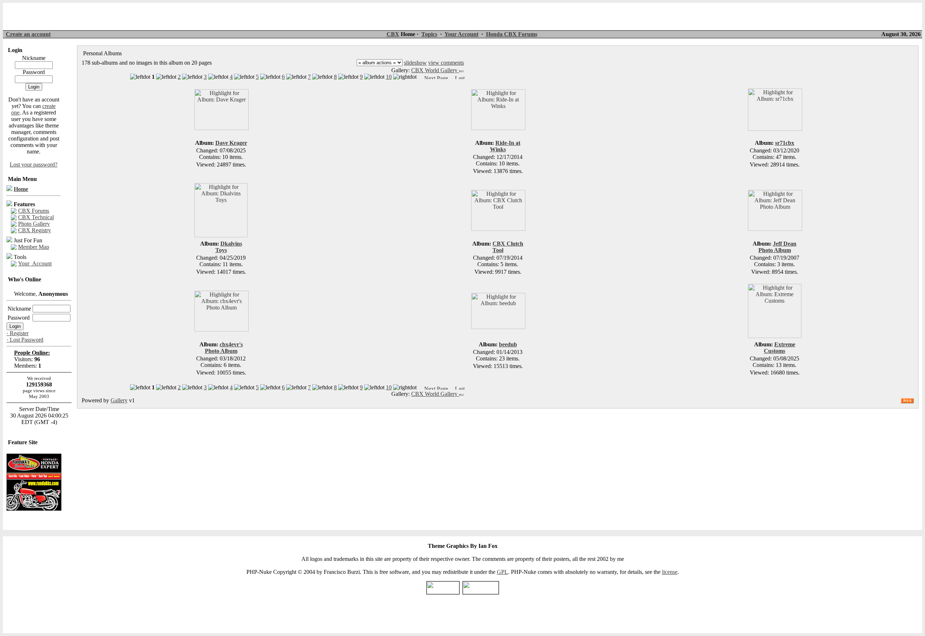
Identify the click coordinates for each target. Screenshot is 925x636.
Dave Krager (231, 143)
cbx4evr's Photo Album (224, 347)
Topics (429, 34)
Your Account (461, 34)
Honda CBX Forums (511, 34)
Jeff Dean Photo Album (777, 247)
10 (389, 77)
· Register (18, 333)
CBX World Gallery (435, 70)
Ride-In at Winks (505, 146)
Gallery (119, 400)
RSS (907, 401)
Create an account (28, 34)
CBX (393, 34)
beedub (508, 344)
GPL (502, 572)
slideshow (415, 63)
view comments (446, 63)
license (669, 572)
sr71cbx (784, 143)
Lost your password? (33, 164)
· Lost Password (25, 340)
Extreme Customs (779, 347)
